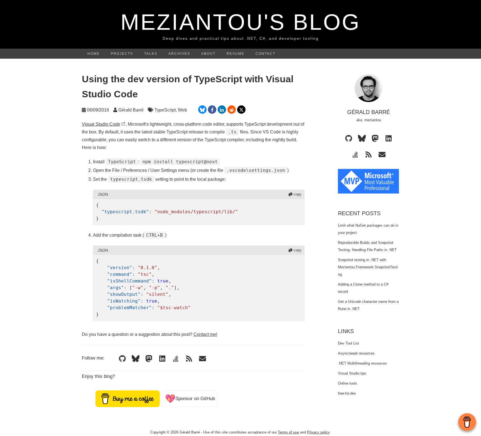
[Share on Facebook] (212, 109)
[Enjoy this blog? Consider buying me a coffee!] (127, 398)
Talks (150, 54)
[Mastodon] (149, 358)
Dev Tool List (348, 343)
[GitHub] (122, 358)
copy (297, 194)
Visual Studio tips (352, 373)
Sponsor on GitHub (190, 398)
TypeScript (165, 110)
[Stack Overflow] (175, 358)
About (208, 54)
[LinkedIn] (162, 358)
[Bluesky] (135, 358)
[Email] (202, 358)
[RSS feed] (189, 358)
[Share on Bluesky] (202, 109)
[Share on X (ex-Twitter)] (241, 109)
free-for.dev (347, 393)
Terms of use (288, 432)
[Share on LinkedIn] (222, 109)
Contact (265, 54)
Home (93, 54)
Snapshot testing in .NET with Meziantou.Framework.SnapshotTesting (368, 267)
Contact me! (205, 334)
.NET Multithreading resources (362, 363)
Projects (122, 54)
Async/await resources (356, 353)
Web (182, 110)
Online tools (347, 383)
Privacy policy (318, 432)
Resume (235, 54)
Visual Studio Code (101, 124)
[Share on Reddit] (231, 109)
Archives (179, 54)
